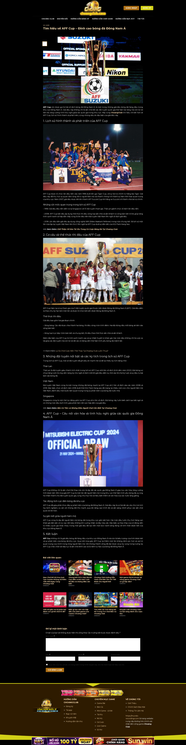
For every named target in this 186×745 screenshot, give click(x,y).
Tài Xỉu (100, 715)
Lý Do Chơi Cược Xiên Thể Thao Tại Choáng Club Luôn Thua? (82, 351)
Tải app (69, 710)
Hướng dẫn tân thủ (74, 721)
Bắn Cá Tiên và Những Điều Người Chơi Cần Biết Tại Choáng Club (87, 408)
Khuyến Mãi (62, 19)
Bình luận (50, 636)
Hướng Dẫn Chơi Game (102, 19)
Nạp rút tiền (71, 714)
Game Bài (101, 703)
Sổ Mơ (99, 730)
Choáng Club (48, 19)
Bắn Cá (100, 707)
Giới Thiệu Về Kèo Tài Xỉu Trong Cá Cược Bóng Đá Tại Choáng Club (87, 229)
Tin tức (140, 19)
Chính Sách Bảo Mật (136, 707)
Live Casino (101, 726)
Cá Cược (46, 25)
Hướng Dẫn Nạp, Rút (125, 19)
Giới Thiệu (132, 703)
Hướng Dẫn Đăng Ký (80, 19)
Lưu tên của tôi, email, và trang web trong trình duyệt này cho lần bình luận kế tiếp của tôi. (86, 665)
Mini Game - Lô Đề (104, 711)
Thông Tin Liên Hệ (136, 711)
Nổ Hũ (99, 718)
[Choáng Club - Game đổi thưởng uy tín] (93, 8)
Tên (48, 655)
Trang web (115, 655)
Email (81, 655)
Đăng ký (69, 706)
